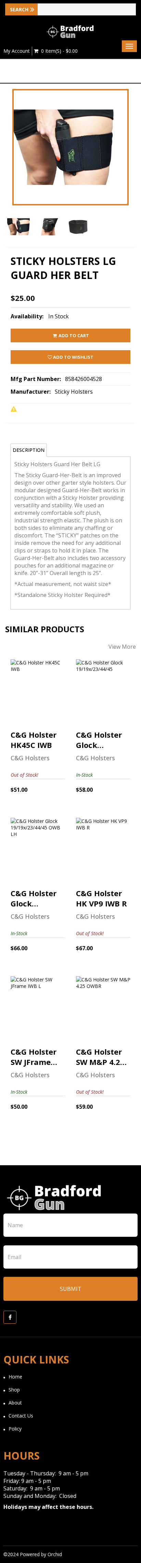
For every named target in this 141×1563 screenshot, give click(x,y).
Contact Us (21, 1415)
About (15, 1402)
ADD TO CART (73, 335)
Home (15, 1376)
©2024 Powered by (25, 1554)
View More (122, 646)
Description (28, 450)
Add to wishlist (72, 357)
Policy (15, 1428)
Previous (10, 170)
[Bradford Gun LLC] (70, 32)
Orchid (55, 1554)
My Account (16, 51)
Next (131, 170)
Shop (14, 1389)
